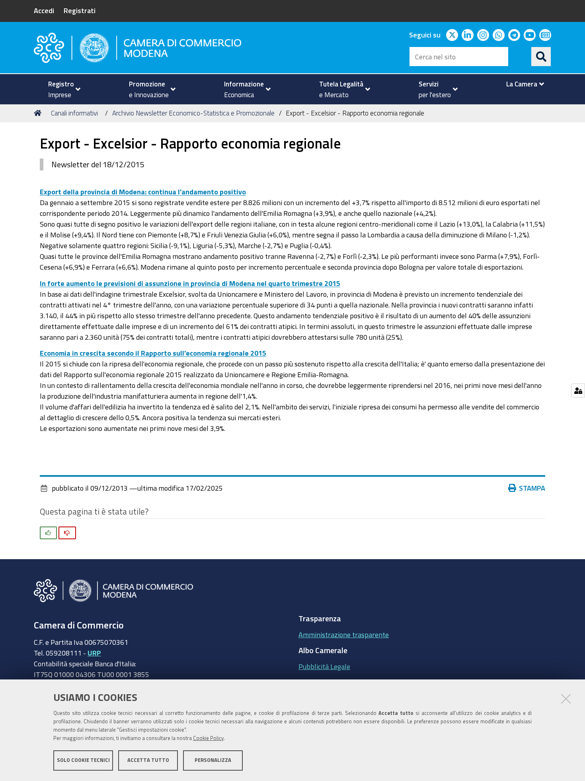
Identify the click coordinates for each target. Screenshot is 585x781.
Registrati (80, 10)
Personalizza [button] (213, 760)
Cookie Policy (208, 738)
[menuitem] (61, 89)
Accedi (44, 10)
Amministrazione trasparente (343, 634)
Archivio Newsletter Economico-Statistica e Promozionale (193, 113)
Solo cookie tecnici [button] (83, 760)
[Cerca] (541, 57)
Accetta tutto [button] (148, 760)
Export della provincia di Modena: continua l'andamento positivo (143, 191)
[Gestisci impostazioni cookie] (578, 390)
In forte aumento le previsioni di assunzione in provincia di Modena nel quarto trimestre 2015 (190, 283)
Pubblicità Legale (324, 666)
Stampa (532, 487)
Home (39, 113)
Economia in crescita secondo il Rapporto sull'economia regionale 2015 (153, 352)
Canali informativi (74, 113)
